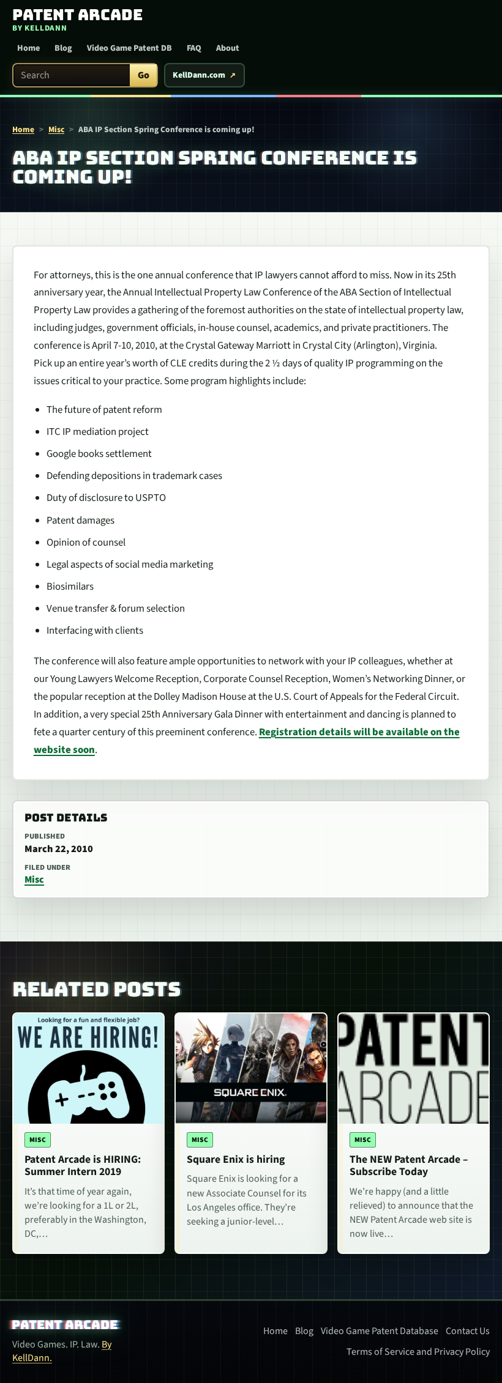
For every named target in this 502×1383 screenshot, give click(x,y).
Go (143, 75)
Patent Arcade (65, 1325)
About (227, 48)
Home (28, 48)
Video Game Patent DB (129, 48)
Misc (56, 129)
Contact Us (468, 1331)
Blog (63, 48)
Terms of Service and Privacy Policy (418, 1352)
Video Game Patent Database (379, 1331)
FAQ (194, 48)
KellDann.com (199, 75)
